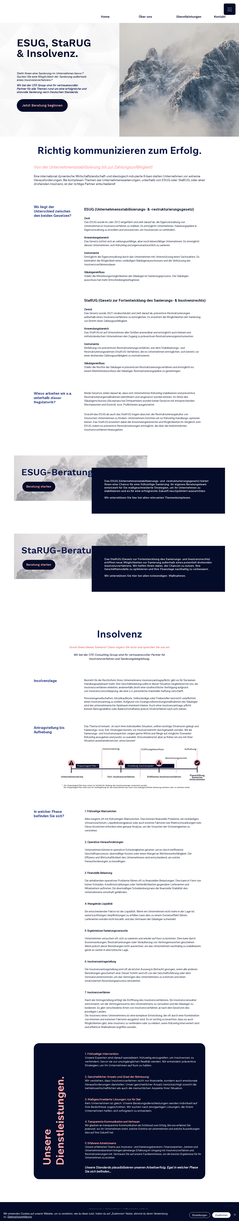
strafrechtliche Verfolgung (161, 687)
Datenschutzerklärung (20, 1216)
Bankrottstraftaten (129, 709)
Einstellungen (199, 1215)
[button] (230, 9)
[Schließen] (235, 1215)
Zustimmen (221, 1215)
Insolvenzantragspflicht (156, 680)
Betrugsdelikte (102, 709)
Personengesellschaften (98, 698)
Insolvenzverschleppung (103, 691)
